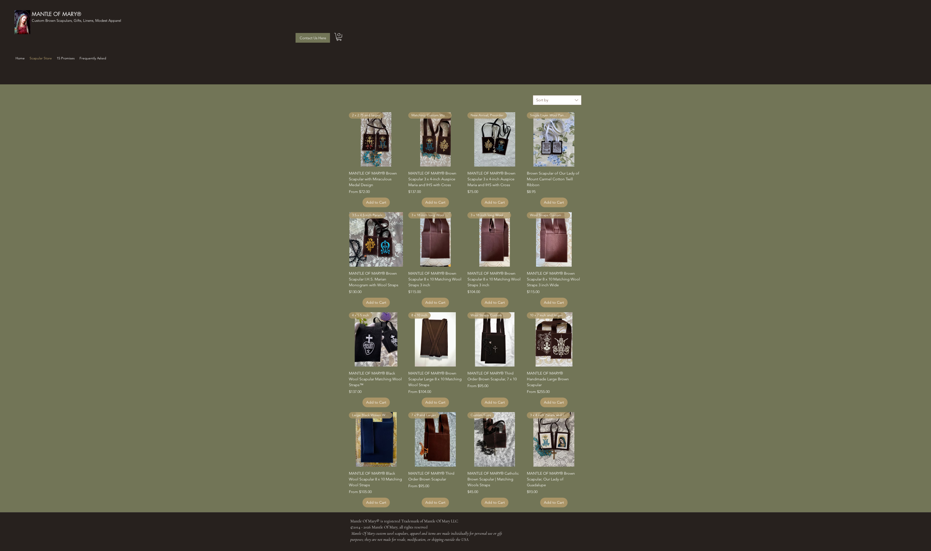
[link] (339, 37)
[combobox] (557, 100)
